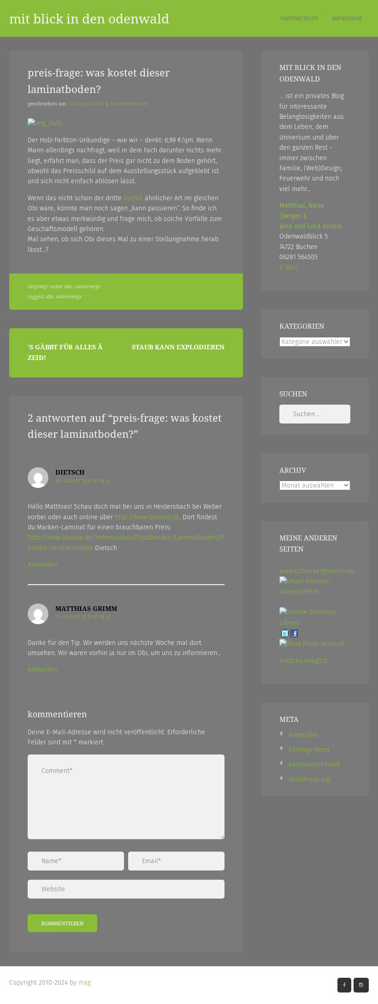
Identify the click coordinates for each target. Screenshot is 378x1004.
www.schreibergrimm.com (316, 571)
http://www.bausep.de (147, 517)
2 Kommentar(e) (129, 103)
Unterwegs (87, 286)
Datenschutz (299, 18)
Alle (68, 286)
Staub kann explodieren (178, 346)
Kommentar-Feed (314, 764)
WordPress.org (309, 779)
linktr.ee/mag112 (303, 661)
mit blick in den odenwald (89, 18)
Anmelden (303, 735)
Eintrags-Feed (309, 750)
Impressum (347, 18)
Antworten (43, 565)
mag (84, 983)
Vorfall (133, 198)
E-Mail (288, 268)
